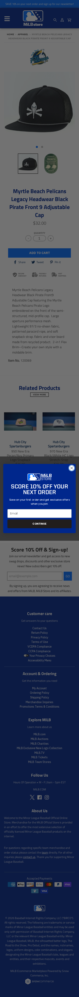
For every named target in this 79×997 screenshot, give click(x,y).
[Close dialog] (72, 468)
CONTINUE (39, 524)
